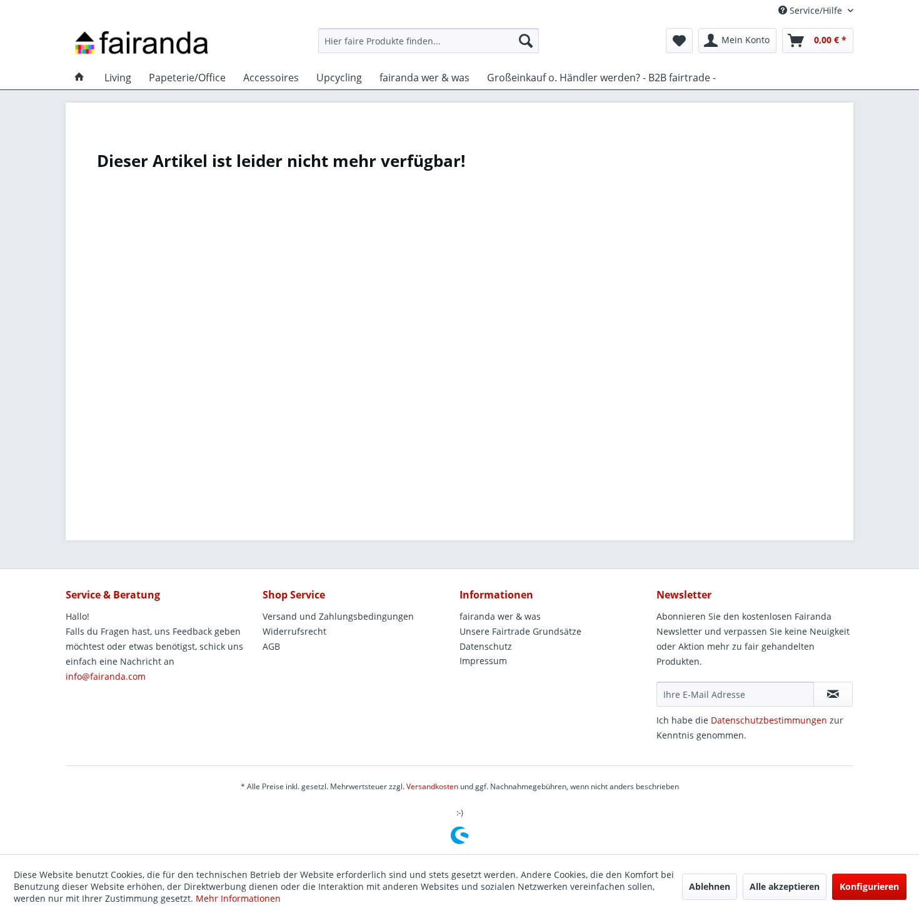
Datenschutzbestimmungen (769, 720)
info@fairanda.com (106, 676)
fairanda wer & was (500, 616)
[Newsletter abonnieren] (833, 694)
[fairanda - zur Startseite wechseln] (142, 43)
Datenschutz (486, 646)
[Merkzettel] (679, 40)
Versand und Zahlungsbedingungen (338, 616)
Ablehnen (709, 886)
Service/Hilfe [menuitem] (816, 10)
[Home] (79, 77)
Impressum (483, 661)
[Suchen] (526, 40)
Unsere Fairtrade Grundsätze (520, 631)
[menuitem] (428, 40)
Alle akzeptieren (785, 886)
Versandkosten (432, 786)
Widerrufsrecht (294, 631)
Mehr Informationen (238, 898)
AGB (271, 646)
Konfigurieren (869, 886)
